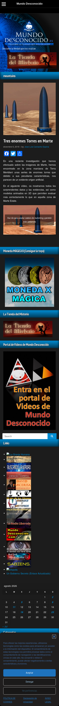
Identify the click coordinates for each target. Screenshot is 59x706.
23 (52, 612)
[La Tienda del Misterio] (32, 60)
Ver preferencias (29, 690)
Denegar (29, 681)
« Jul (4, 626)
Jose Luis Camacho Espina (37, 146)
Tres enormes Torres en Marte (28, 141)
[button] (54, 636)
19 (21, 612)
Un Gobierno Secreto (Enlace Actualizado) (28, 573)
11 (14, 607)
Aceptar (29, 672)
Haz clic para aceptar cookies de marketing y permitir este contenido (29, 219)
